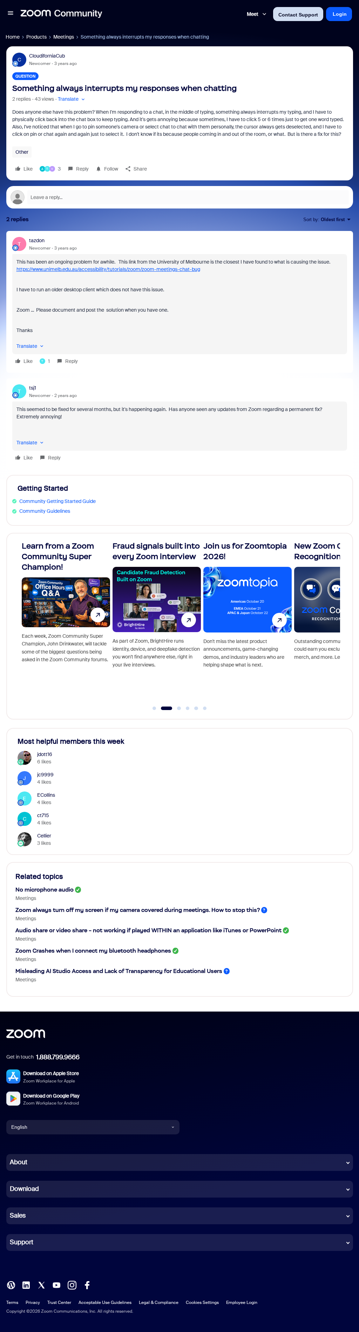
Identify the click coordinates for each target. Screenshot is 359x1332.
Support (21, 1242)
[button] (10, 14)
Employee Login (241, 1302)
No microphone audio (44, 889)
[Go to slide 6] (205, 708)
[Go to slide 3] (175, 708)
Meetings (63, 37)
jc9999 (45, 774)
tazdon (37, 240)
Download (24, 1189)
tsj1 (32, 388)
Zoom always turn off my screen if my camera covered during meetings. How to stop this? (137, 910)
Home (13, 37)
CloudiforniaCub (47, 56)
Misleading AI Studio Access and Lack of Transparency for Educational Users (118, 971)
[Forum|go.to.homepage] (61, 14)
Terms (12, 1302)
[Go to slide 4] (187, 708)
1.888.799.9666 (58, 1057)
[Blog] (10, 1284)
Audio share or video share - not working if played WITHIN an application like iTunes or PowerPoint (148, 930)
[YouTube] (56, 1284)
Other (21, 152)
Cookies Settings (202, 1302)
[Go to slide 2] (163, 708)
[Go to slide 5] (196, 708)
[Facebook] (87, 1284)
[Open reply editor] (179, 197)
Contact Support (298, 15)
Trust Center (59, 1302)
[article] (179, 302)
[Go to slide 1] (154, 708)
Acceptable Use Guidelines (105, 1302)
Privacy (33, 1302)
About (18, 1162)
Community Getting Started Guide (57, 501)
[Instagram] (71, 1284)
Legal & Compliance (158, 1302)
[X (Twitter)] (41, 1284)
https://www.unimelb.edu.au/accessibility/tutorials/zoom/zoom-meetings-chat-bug (108, 269)
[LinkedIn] (26, 1284)
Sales (18, 1215)
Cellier (44, 836)
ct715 (43, 815)
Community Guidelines (44, 511)
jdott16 (44, 754)
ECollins (46, 795)
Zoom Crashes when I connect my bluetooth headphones (93, 950)
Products (36, 37)
